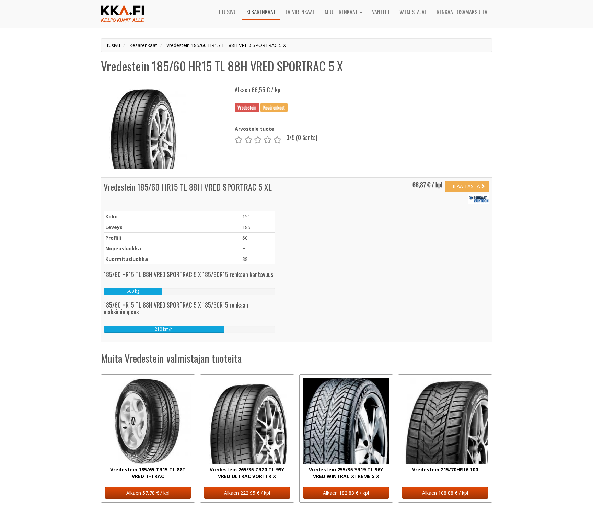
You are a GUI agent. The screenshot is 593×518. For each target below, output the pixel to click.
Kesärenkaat (261, 12)
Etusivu (228, 12)
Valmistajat (413, 12)
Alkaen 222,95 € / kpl (247, 493)
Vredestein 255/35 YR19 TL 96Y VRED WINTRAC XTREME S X (346, 473)
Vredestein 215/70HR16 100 (445, 469)
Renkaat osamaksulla (462, 12)
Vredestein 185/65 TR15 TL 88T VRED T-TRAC (148, 473)
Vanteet (381, 12)
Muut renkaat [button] (342, 12)
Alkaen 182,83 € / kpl (346, 493)
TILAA (465, 186)
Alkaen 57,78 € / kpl (148, 493)
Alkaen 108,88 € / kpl (445, 493)
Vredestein (246, 107)
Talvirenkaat (300, 12)
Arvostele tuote (254, 129)
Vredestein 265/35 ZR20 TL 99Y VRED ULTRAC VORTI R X (247, 473)
